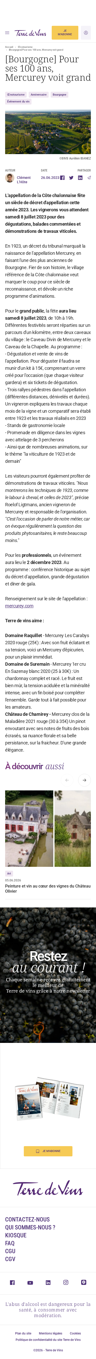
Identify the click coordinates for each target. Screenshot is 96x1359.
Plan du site (23, 1333)
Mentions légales (50, 1333)
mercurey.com (19, 605)
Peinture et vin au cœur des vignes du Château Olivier (48, 889)
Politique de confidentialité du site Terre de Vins (48, 1340)
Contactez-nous (27, 1219)
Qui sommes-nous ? (30, 1227)
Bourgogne (59, 94)
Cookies (75, 1333)
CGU (10, 1251)
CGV (10, 1259)
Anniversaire (39, 94)
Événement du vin (18, 101)
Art (9, 873)
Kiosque (15, 1235)
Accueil (9, 47)
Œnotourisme (25, 47)
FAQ (10, 1243)
